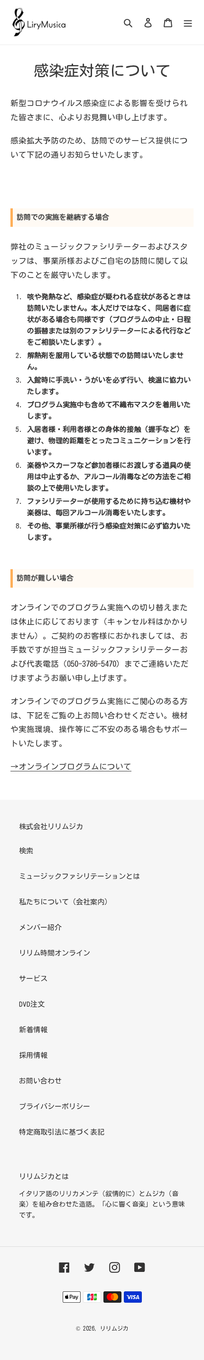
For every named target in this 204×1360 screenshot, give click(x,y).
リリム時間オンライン (54, 953)
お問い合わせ (40, 1080)
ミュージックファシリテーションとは (79, 876)
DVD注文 (32, 1004)
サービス (33, 978)
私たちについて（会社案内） (65, 901)
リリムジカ (114, 1328)
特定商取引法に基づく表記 (61, 1132)
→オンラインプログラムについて (70, 766)
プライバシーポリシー (54, 1106)
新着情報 (33, 1029)
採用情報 (33, 1055)
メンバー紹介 (40, 927)
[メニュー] (188, 22)
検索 (26, 850)
